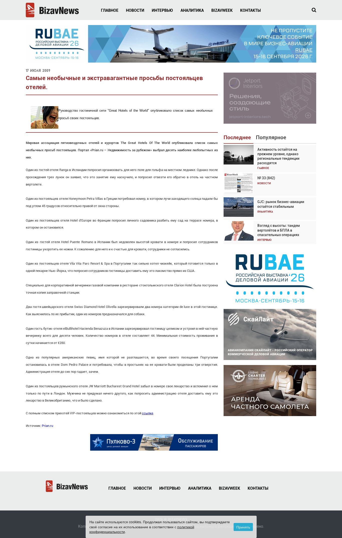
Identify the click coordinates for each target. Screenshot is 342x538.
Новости (135, 10)
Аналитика (192, 10)
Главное (109, 10)
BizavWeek (222, 10)
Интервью (162, 10)
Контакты (250, 10)
